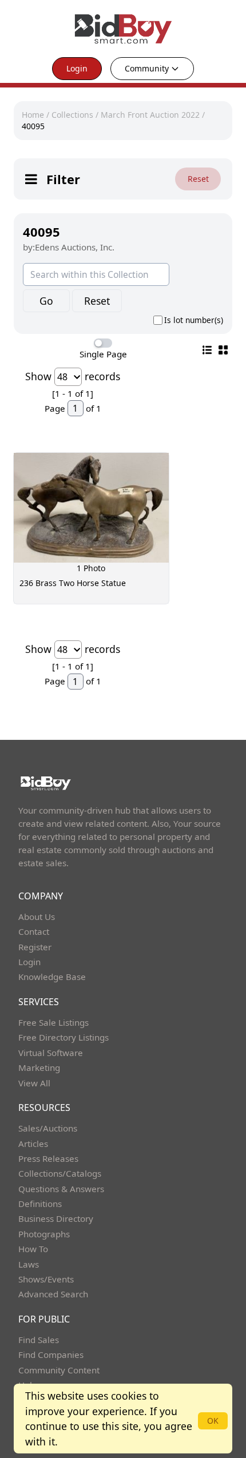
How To (33, 1248)
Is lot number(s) (193, 320)
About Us (36, 916)
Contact (33, 931)
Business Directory (55, 1218)
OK (213, 1420)
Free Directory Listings (63, 1037)
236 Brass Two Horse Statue (72, 582)
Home (33, 114)
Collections (72, 114)
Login (77, 68)
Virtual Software (50, 1052)
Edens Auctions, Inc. (74, 247)
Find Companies (51, 1354)
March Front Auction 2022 (150, 114)
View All (34, 1083)
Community (147, 68)
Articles (33, 1143)
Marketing (39, 1067)
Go (46, 301)
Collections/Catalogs (59, 1173)
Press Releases (48, 1158)
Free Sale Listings (53, 1022)
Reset (198, 178)
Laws (28, 1264)
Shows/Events (46, 1279)
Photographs (44, 1234)
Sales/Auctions (47, 1128)
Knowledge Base (52, 976)
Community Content (59, 1370)
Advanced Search (53, 1294)
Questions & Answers (61, 1188)
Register (34, 947)
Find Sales (38, 1339)
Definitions (40, 1203)
